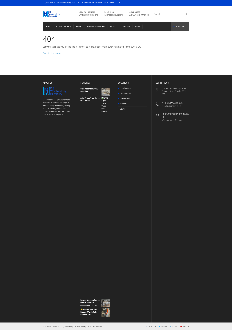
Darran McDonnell (94, 326)
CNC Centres (125, 93)
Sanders (123, 104)
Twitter (164, 326)
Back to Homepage (52, 53)
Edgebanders (125, 88)
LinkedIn (175, 326)
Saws (122, 109)
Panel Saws (125, 99)
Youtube (185, 326)
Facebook (152, 326)
